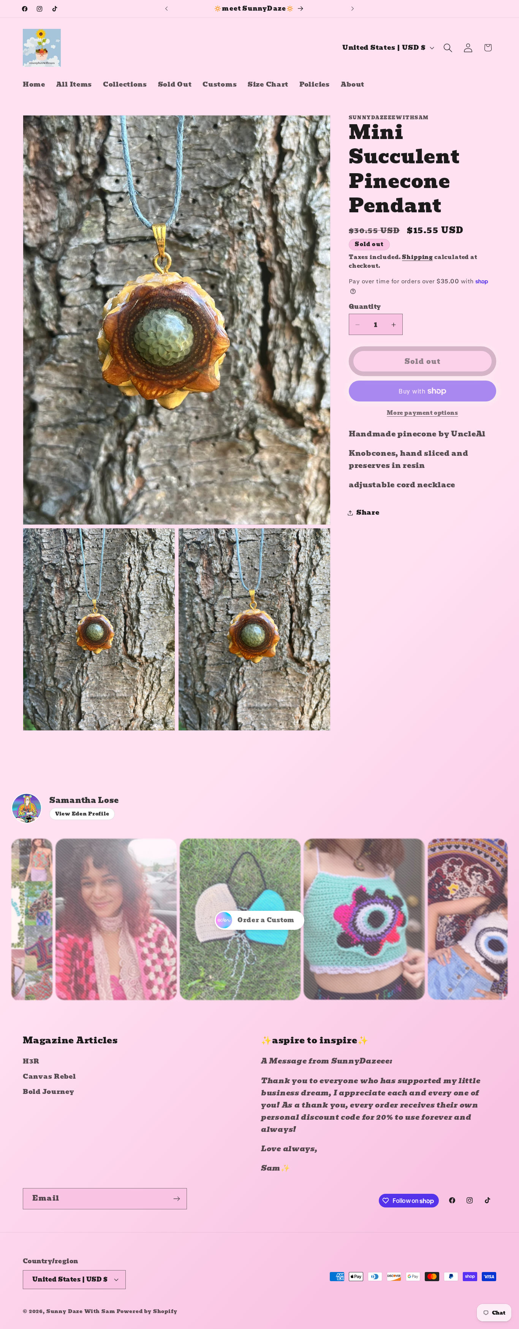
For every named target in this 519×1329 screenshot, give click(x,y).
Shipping (417, 257)
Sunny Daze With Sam (80, 1311)
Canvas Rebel (49, 1076)
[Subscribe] (176, 1198)
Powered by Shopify (147, 1311)
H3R (31, 1061)
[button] (448, 48)
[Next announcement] (352, 8)
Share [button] (368, 512)
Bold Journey (48, 1092)
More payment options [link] (422, 413)
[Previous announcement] (166, 8)
